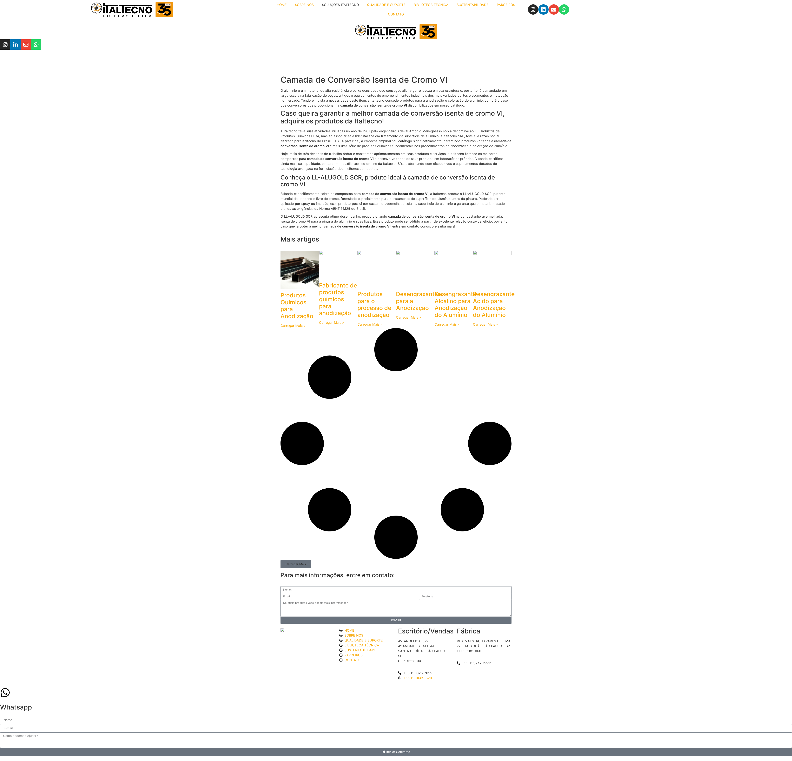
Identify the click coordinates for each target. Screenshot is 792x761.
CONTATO (396, 14)
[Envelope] (554, 9)
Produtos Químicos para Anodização (296, 306)
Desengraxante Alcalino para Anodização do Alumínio (455, 304)
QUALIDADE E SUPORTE (386, 5)
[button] (295, 564)
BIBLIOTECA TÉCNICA (431, 5)
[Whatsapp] (564, 9)
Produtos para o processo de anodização (374, 304)
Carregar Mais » (292, 326)
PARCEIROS (506, 5)
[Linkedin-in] (15, 44)
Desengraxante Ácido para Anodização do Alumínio (494, 304)
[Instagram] (533, 9)
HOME (282, 5)
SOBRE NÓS (304, 5)
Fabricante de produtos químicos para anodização (338, 299)
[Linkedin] (543, 9)
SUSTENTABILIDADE (473, 5)
